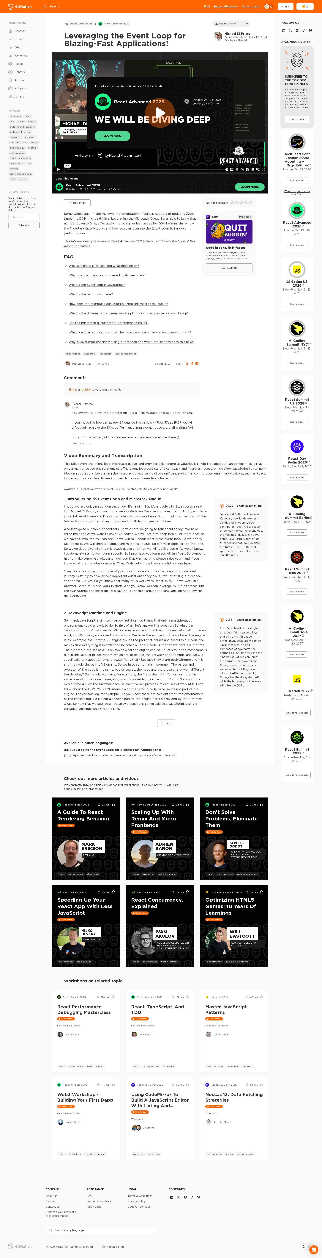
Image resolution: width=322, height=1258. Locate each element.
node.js (34, 142)
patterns (247, 1066)
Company (53, 1189)
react (62, 874)
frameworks (84, 961)
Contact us (52, 1206)
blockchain (75, 1154)
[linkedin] (283, 30)
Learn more (250, 186)
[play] (160, 113)
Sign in (73, 389)
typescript (168, 1066)
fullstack (32, 147)
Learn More (112, 135)
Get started (229, 267)
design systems (18, 179)
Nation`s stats (251, 6)
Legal (132, 1189)
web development (125, 353)
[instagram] (297, 30)
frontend (30, 137)
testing (14, 168)
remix (136, 874)
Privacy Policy (136, 1201)
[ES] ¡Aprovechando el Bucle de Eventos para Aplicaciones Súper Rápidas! (120, 755)
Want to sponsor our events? (297, 193)
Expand (166, 723)
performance (72, 353)
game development (236, 961)
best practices (225, 874)
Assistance (95, 1189)
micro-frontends (167, 874)
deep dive (93, 874)
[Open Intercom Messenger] (313, 1249)
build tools (154, 1154)
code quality (17, 147)
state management (21, 174)
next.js (229, 1154)
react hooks (17, 163)
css (29, 163)
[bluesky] (310, 30)
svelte (21, 121)
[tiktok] (304, 30)
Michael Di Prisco (82, 403)
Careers (51, 1201)
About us (51, 1195)
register (86, 389)
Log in (285, 6)
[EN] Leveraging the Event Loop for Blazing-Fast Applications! (112, 749)
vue (12, 121)
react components (20, 158)
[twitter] (290, 30)
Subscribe (24, 225)
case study (90, 353)
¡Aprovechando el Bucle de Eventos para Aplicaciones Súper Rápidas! (134, 489)
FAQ (207, 6)
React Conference (77, 246)
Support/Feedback (226, 6)
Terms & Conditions (140, 1195)
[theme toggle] (269, 7)
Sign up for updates (297, 712)
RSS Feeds (94, 1206)
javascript (105, 353)
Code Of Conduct (139, 1206)
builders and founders (22, 127)
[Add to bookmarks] (112, 804)
